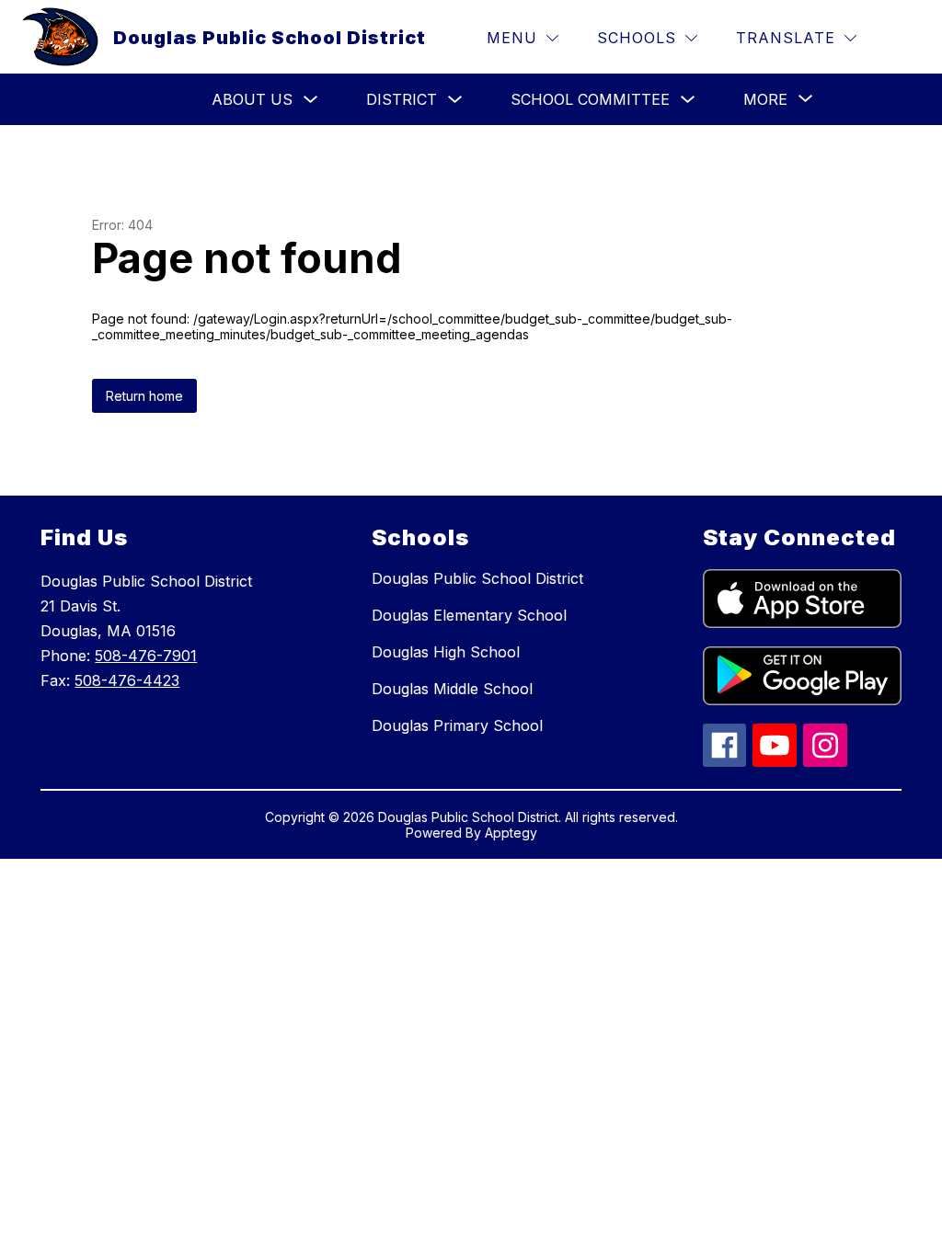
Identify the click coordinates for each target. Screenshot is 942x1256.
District (401, 99)
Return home (144, 396)
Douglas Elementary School (469, 615)
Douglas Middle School (452, 688)
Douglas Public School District (477, 578)
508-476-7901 (146, 655)
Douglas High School (446, 652)
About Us (252, 99)
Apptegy (511, 832)
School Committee (590, 99)
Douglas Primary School (457, 725)
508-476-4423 (127, 680)
